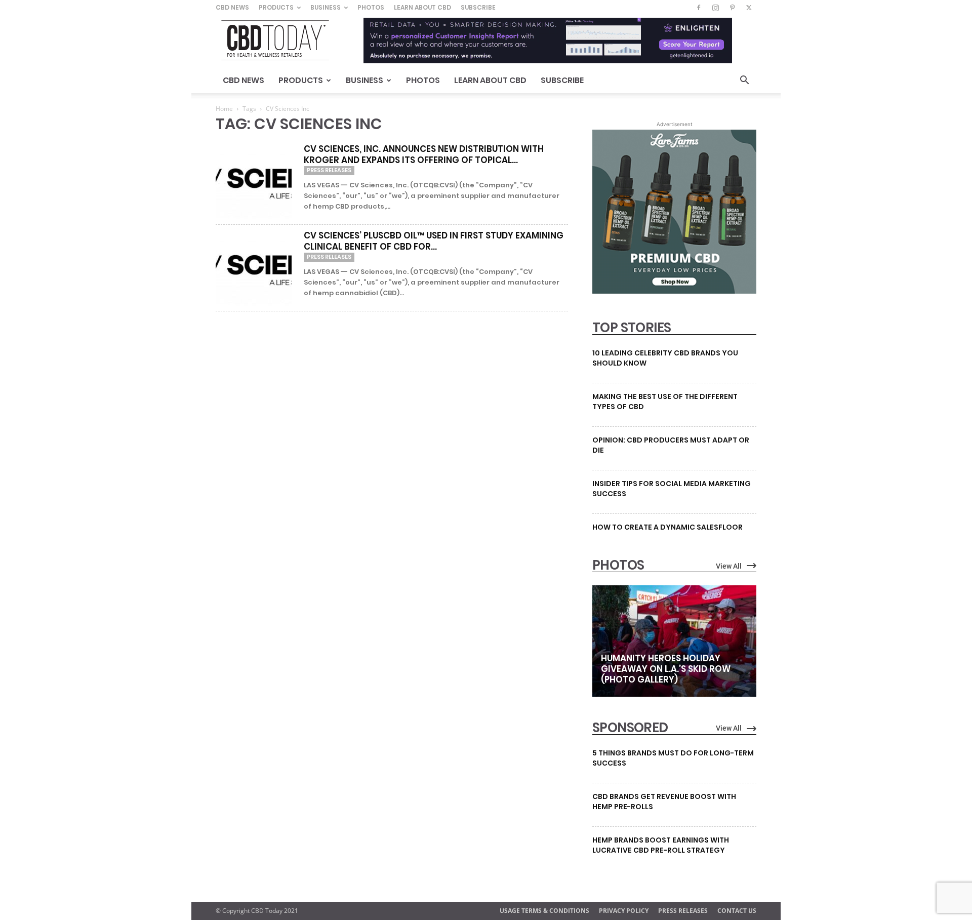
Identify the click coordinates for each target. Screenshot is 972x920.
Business (325, 7)
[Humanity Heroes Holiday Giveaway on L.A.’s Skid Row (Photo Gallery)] (674, 641)
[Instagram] (715, 7)
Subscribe (478, 7)
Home (224, 108)
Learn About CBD (422, 7)
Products (276, 7)
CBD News (232, 7)
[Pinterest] (732, 7)
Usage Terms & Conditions (544, 910)
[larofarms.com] (674, 291)
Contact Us (736, 910)
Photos (370, 7)
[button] (744, 81)
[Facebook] (698, 7)
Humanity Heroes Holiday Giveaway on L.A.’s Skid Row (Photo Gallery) (666, 669)
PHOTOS (618, 565)
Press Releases (329, 170)
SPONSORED (630, 727)
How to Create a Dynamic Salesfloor (667, 527)
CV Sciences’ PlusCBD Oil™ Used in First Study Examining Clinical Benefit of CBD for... (433, 241)
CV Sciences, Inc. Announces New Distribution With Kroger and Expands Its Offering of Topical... (424, 154)
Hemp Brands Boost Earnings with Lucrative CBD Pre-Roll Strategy (660, 845)
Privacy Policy (624, 910)
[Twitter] (748, 7)
